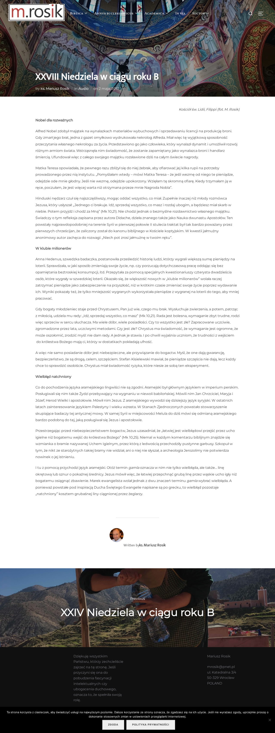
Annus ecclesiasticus (113, 13)
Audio (83, 89)
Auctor (198, 13)
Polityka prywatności (150, 724)
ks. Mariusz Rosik (55, 89)
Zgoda (113, 724)
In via (180, 13)
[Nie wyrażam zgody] (269, 720)
